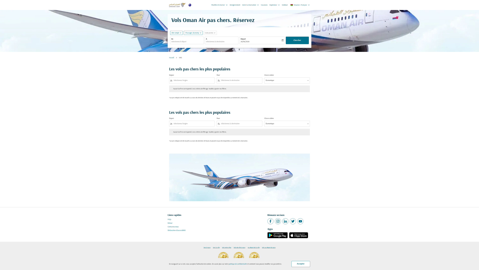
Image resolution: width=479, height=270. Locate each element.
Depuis (171, 75)
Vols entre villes (226, 247)
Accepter (300, 264)
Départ (243, 39)
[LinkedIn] (285, 221)
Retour (170, 223)
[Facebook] (270, 221)
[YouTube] (300, 221)
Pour (218, 75)
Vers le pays (207, 247)
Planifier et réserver (219, 5)
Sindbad (285, 5)
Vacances (264, 5)
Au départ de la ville (254, 247)
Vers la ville (216, 247)
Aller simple (175, 33)
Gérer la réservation (250, 5)
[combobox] (187, 41)
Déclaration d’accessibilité (177, 230)
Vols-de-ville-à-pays (239, 247)
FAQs (169, 219)
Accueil (171, 58)
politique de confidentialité (238, 264)
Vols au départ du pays (269, 247)
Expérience (275, 5)
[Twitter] (293, 221)
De (172, 39)
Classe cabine (269, 75)
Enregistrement (235, 5)
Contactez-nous (173, 227)
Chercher (297, 40)
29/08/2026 (245, 42)
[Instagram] (278, 221)
